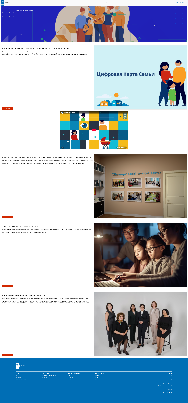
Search (179, 2)
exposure (171, 392)
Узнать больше (7, 108)
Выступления (70, 377)
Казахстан (7, 2)
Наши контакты (97, 381)
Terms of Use (170, 389)
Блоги (69, 381)
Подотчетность (18, 383)
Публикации (70, 383)
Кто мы (78, 2)
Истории (69, 379)
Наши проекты (44, 377)
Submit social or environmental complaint (165, 385)
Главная (17, 10)
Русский (183, 2)
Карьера (96, 377)
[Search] (171, 377)
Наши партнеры (18, 384)
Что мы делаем (85, 2)
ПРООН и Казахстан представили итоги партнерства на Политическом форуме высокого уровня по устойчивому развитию (46, 157)
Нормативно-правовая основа (21, 379)
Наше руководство (19, 377)
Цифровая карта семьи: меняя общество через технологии (23, 295)
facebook (165, 392)
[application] (94, 130)
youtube (169, 392)
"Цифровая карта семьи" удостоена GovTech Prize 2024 (22, 226)
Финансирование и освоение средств (22, 381)
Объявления (97, 375)
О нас (17, 375)
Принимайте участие (107, 2)
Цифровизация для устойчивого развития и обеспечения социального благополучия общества (36, 48)
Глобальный (177, 2)
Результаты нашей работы (95, 2)
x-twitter (163, 392)
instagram (167, 392)
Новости (69, 375)
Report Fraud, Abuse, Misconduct (166, 383)
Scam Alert (170, 387)
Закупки (96, 379)
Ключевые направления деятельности (49, 375)
